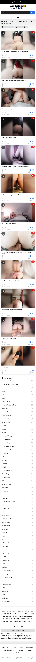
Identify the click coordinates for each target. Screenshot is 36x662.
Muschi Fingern (18, 474)
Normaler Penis (18, 439)
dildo (32, 613)
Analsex (18, 429)
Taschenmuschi (18, 450)
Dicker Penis (18, 512)
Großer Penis (18, 553)
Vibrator (18, 425)
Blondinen (18, 581)
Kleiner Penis (18, 408)
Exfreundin (18, 529)
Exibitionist (18, 546)
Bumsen (18, 532)
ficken (26, 613)
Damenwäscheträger (18, 446)
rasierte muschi (7, 613)
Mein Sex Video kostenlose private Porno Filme (15, 658)
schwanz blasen (7, 619)
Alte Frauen (18, 598)
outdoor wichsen (26, 619)
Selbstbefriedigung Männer (18, 384)
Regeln (29, 650)
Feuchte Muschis (18, 522)
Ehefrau (18, 432)
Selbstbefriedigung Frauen (18, 405)
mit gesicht (7, 616)
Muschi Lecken (18, 601)
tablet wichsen (18, 626)
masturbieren (7, 621)
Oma (18, 539)
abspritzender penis (10, 624)
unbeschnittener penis (25, 624)
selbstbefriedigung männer (22, 616)
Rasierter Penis (18, 415)
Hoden (18, 587)
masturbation (29, 611)
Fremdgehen (18, 550)
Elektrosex (18, 591)
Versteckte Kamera (18, 577)
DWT (18, 456)
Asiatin (18, 556)
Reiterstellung (18, 443)
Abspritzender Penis (18, 381)
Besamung (18, 498)
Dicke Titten (18, 467)
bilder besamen (18, 613)
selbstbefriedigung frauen (23, 621)
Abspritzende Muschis (18, 501)
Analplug (18, 567)
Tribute (18, 388)
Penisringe (18, 491)
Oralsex (18, 391)
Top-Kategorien (8, 378)
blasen (16, 619)
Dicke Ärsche (18, 508)
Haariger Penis (18, 412)
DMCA (18, 653)
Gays (18, 563)
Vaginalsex (18, 463)
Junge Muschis (18, 484)
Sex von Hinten (18, 401)
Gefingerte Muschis (18, 543)
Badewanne (18, 560)
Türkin (18, 594)
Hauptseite (6, 647)
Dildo (18, 395)
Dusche (18, 536)
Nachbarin (18, 453)
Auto (18, 505)
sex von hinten (18, 611)
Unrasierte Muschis (18, 570)
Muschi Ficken (18, 525)
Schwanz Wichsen (18, 436)
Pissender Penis (18, 419)
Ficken (18, 398)
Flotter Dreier (18, 515)
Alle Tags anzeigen (18, 630)
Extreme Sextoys (18, 470)
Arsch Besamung (18, 584)
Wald (18, 494)
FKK (18, 481)
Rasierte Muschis (18, 519)
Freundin (18, 460)
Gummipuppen (18, 574)
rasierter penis (6, 611)
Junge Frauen (18, 422)
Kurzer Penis (18, 488)
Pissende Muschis (18, 477)
